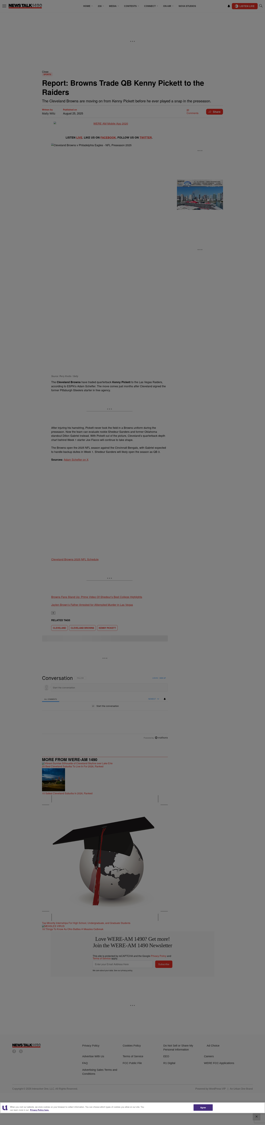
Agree (203, 1107)
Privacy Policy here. (39, 1109)
